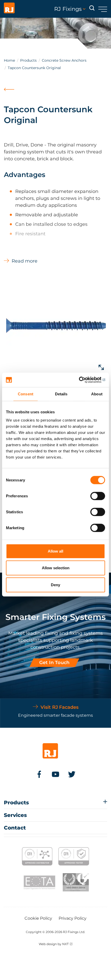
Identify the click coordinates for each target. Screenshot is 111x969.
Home (9, 60)
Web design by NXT (54, 944)
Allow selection (55, 568)
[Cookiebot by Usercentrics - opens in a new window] (82, 380)
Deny (55, 584)
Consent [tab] (25, 394)
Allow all (55, 551)
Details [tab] (61, 394)
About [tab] (96, 394)
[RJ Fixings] (9, 9)
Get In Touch (54, 662)
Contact (15, 828)
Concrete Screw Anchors (64, 60)
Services (15, 815)
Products (28, 60)
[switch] (97, 496)
